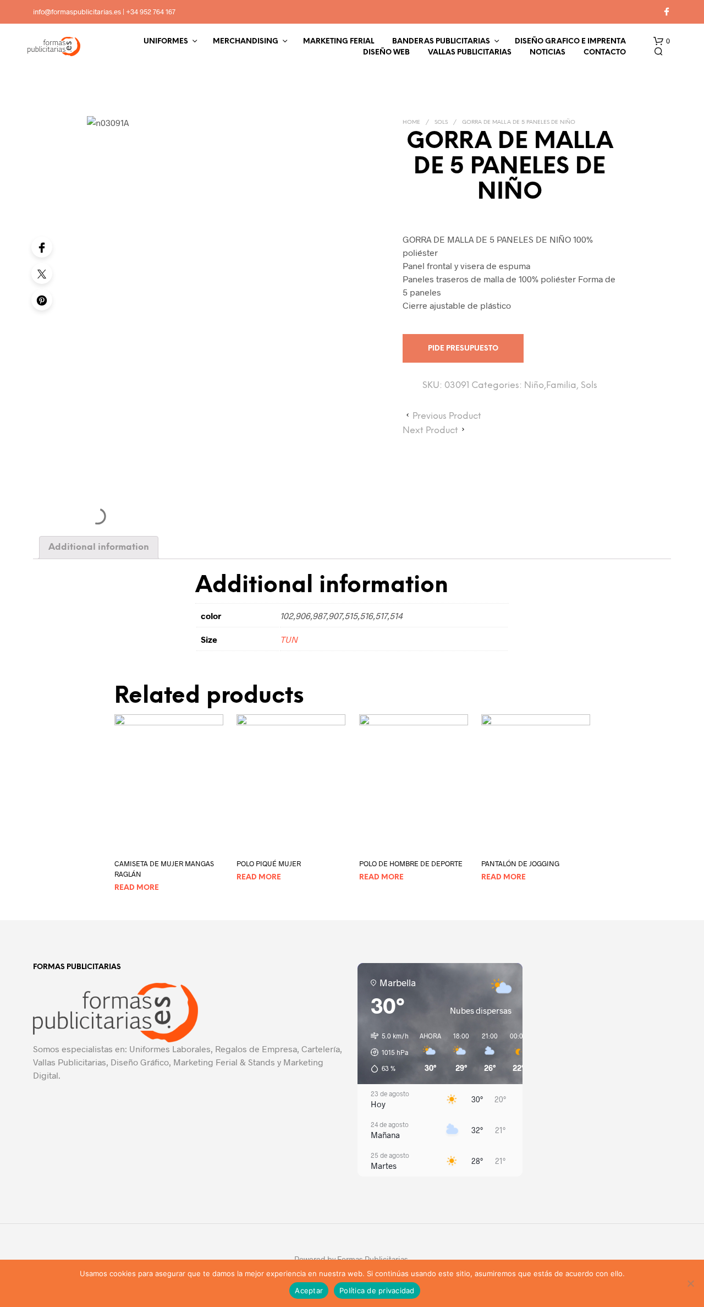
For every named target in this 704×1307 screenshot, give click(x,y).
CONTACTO (605, 52)
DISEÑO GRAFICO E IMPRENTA (570, 41)
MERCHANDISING (245, 41)
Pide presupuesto (463, 348)
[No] (690, 1283)
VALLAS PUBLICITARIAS (470, 52)
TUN (289, 639)
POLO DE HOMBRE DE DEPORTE (411, 863)
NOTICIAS (547, 52)
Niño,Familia (550, 385)
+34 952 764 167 (150, 11)
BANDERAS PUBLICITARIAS (441, 41)
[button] (661, 41)
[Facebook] (41, 247)
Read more (136, 887)
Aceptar (309, 1290)
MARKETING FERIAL (338, 41)
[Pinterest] (41, 299)
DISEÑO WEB (386, 52)
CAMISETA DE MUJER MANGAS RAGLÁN (164, 868)
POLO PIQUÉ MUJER (269, 863)
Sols (441, 122)
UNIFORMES (166, 41)
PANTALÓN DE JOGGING (520, 863)
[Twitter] (41, 273)
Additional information (98, 547)
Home (411, 122)
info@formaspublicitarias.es (77, 11)
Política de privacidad (377, 1290)
